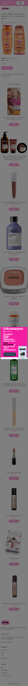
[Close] (1, 328)
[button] (9, 354)
